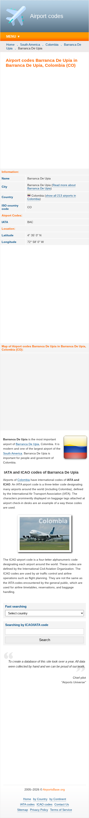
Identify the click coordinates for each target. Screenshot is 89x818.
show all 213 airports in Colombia (51, 197)
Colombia (52, 44)
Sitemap (22, 809)
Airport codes (46, 16)
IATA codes (27, 804)
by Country (40, 799)
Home (10, 44)
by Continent (57, 799)
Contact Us (61, 804)
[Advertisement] (44, 118)
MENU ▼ (13, 36)
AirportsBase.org (54, 789)
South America (30, 44)
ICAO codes (44, 804)
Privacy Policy (39, 809)
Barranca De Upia (27, 444)
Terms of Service (61, 809)
